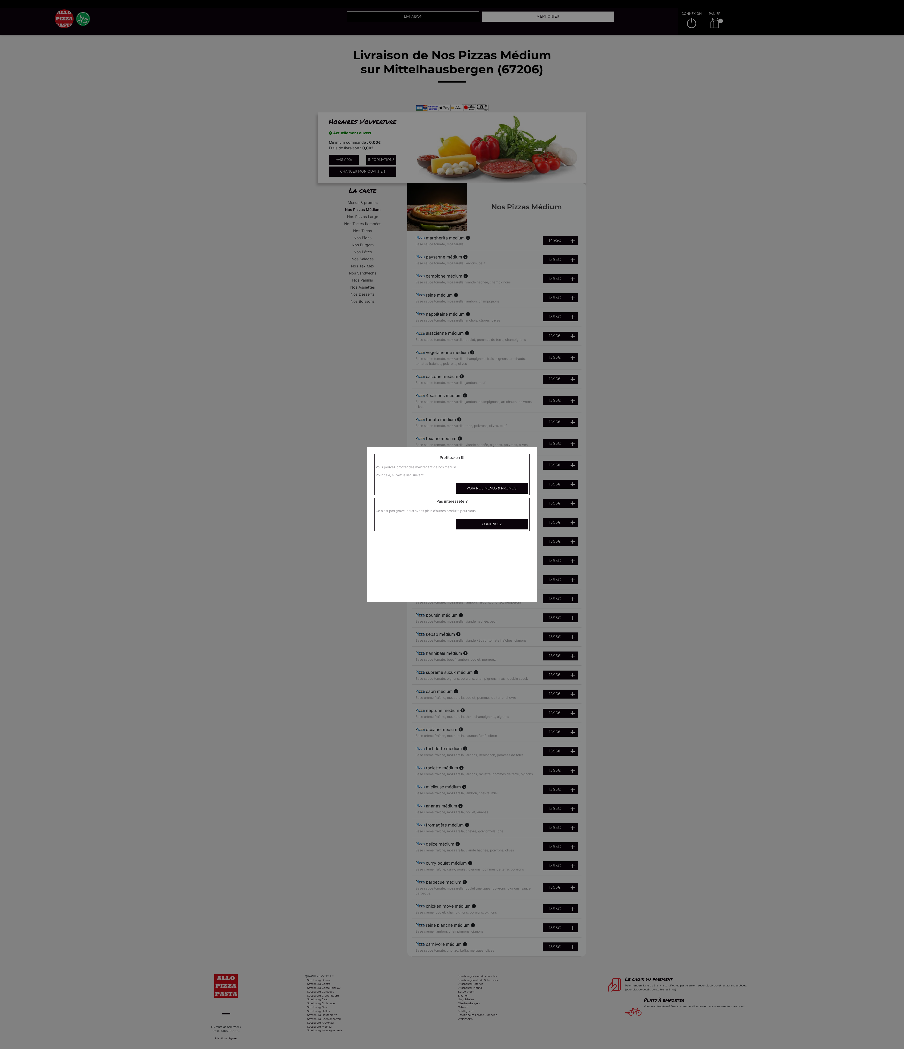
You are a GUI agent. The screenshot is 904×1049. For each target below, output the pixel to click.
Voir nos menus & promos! (492, 488)
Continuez (492, 524)
